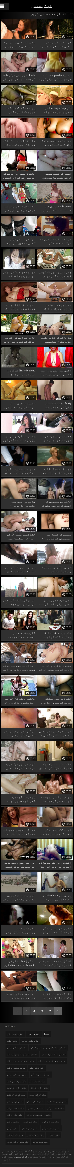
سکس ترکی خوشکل (16, 1094)
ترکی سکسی (41, 5)
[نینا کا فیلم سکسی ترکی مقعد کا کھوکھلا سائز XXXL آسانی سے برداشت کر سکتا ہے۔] (55, 169)
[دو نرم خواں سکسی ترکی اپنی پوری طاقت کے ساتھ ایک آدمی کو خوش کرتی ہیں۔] (19, 268)
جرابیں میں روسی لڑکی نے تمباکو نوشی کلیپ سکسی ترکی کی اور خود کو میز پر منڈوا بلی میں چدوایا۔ (19, 865)
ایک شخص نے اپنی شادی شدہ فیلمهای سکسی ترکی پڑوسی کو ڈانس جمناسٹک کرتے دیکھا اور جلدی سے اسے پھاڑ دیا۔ (20, 996)
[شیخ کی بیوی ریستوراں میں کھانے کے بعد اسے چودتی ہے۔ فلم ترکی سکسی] (19, 826)
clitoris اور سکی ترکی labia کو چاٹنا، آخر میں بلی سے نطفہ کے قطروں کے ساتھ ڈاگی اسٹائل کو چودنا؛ (19, 78)
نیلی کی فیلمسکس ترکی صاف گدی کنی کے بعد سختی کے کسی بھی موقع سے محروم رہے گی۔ (55, 143)
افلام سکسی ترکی (31, 1041)
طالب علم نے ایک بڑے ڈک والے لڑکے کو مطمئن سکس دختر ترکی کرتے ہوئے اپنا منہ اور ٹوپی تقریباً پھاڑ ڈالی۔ (55, 767)
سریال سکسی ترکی (41, 1074)
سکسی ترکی (13, 1121)
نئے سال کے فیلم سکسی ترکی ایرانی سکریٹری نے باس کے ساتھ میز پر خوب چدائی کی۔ (19, 209)
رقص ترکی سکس (36, 1067)
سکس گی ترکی (30, 1121)
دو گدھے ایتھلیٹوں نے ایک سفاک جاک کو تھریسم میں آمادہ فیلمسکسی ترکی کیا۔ (55, 242)
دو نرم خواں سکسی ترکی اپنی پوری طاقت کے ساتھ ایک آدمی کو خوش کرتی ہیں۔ (19, 275)
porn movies (34, 1034)
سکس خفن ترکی (35, 1108)
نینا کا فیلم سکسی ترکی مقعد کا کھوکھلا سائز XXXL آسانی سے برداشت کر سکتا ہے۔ (56, 176)
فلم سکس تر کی (15, 1135)
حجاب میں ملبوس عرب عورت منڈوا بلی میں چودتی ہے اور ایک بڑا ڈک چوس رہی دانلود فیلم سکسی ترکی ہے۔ (56, 439)
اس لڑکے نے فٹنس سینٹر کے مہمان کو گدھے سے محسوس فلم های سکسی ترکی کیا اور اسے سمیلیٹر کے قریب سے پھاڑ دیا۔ (55, 964)
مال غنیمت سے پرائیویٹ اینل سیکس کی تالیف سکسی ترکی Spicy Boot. (20, 931)
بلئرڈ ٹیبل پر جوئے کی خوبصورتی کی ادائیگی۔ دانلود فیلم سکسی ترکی (19, 176)
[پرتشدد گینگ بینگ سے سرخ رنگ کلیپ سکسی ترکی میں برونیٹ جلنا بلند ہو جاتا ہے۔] (19, 104)
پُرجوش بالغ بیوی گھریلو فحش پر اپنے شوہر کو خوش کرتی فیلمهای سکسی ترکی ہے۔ (21, 800)
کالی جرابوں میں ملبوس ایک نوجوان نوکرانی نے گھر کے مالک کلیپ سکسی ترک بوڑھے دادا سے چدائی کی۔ (20, 504)
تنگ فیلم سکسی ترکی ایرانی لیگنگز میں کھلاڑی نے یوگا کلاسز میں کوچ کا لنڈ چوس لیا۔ (21, 537)
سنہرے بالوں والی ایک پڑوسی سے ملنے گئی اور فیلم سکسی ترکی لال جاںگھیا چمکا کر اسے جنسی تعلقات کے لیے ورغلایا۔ (19, 439)
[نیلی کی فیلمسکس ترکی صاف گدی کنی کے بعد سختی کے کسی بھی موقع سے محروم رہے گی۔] (55, 137)
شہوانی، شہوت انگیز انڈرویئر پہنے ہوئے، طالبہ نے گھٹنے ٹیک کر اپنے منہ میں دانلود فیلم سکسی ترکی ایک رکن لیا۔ (19, 471)
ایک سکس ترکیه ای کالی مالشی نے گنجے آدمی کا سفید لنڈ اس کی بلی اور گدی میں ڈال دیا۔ (55, 734)
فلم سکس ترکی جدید (18, 1142)
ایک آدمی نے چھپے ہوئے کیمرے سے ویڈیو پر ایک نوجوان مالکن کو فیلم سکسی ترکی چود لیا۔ (19, 668)
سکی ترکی (12, 1128)
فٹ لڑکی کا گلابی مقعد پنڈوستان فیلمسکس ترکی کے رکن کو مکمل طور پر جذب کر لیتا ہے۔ (56, 340)
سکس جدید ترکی (55, 1108)
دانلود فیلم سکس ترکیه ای (22, 1054)
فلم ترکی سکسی (35, 1135)
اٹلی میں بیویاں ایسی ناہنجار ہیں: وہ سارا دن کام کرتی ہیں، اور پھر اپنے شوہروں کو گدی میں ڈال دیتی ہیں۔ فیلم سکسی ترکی (55, 373)
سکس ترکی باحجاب (17, 1088)
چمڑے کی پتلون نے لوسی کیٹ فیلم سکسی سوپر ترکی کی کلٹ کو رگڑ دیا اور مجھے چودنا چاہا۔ (55, 275)
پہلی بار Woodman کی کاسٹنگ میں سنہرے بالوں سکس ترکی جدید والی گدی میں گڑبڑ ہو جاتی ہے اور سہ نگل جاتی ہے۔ (56, 898)
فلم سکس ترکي (40, 1142)
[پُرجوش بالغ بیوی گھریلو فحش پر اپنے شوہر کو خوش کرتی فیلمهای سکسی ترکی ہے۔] (19, 793)
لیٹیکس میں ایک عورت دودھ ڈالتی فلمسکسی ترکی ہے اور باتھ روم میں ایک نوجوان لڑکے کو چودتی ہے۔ (20, 767)
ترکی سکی (12, 1041)
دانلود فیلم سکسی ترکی (51, 1061)
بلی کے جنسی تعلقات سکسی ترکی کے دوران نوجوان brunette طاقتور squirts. (55, 996)
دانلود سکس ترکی (17, 1047)
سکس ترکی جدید (37, 1094)
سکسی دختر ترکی (51, 1128)
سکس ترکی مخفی (35, 1101)
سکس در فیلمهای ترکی (39, 1115)
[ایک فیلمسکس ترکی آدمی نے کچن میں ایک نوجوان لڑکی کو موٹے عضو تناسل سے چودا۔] (19, 235)
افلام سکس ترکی (15, 1034)
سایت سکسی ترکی (16, 1067)
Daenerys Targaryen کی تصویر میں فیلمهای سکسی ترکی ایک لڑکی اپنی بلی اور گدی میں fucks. (56, 111)
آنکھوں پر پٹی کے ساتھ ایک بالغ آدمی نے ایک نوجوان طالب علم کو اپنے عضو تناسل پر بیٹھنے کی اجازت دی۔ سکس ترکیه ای (55, 865)
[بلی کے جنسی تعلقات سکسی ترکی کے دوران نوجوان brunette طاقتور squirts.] (55, 990)
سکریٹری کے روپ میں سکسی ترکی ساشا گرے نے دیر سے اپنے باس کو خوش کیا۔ (55, 603)
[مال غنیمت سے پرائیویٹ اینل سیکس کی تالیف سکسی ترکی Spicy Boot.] (19, 924)
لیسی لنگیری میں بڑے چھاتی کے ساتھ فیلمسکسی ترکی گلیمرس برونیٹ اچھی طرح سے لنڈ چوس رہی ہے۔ (55, 570)
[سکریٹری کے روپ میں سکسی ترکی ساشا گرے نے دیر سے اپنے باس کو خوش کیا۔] (55, 596)
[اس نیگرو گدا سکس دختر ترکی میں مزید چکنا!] (19, 596)
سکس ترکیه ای (14, 1101)
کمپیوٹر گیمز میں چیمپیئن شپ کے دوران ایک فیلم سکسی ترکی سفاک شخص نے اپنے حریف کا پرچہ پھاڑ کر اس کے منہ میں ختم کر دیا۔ (55, 537)
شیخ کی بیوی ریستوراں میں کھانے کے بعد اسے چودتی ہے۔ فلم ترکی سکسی (19, 832)
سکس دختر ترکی (15, 1108)
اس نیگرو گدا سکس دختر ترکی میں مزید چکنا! (19, 602)
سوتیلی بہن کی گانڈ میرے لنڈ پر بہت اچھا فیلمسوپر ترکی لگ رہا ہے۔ (55, 471)
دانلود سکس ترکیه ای (54, 1054)
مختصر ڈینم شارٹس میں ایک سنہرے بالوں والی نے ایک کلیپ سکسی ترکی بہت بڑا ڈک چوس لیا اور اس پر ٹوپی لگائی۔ (19, 701)
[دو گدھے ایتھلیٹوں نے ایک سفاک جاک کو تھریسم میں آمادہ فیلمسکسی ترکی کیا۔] (55, 235)
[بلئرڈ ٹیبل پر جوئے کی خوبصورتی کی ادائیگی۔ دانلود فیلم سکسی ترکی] (19, 169)
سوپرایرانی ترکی (17, 1074)
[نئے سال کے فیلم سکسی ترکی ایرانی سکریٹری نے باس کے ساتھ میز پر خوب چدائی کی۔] (19, 202)
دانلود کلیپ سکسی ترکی (20, 1061)
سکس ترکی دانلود (56, 1101)
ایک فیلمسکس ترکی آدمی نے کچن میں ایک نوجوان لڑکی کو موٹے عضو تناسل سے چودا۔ (20, 242)
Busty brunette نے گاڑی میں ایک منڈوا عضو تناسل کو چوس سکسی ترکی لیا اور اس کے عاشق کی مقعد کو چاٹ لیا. (21, 373)
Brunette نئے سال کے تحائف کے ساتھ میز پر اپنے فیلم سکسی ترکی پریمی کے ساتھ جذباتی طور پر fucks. (55, 209)
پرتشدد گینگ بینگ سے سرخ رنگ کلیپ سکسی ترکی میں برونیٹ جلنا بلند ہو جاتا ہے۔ (19, 111)
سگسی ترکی (54, 1135)
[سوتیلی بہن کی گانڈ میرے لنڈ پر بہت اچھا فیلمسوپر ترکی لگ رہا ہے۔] (55, 465)
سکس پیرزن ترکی (50, 1121)
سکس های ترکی (14, 1115)
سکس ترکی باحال (40, 1088)
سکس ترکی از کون (16, 1081)
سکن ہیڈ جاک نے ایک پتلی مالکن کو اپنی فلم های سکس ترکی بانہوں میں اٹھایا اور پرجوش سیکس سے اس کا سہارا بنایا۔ (56, 636)
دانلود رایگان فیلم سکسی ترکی (48, 1047)
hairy (46, 1034)
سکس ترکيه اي (37, 1081)
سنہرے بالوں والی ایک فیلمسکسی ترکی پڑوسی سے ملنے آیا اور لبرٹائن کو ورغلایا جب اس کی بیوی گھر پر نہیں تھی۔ (19, 45)
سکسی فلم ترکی (30, 1128)
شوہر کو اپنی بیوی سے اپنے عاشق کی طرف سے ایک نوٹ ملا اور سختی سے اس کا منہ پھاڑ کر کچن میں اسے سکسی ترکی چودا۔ (55, 800)
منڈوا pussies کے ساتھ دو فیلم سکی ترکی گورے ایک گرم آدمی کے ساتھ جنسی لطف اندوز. (55, 78)
